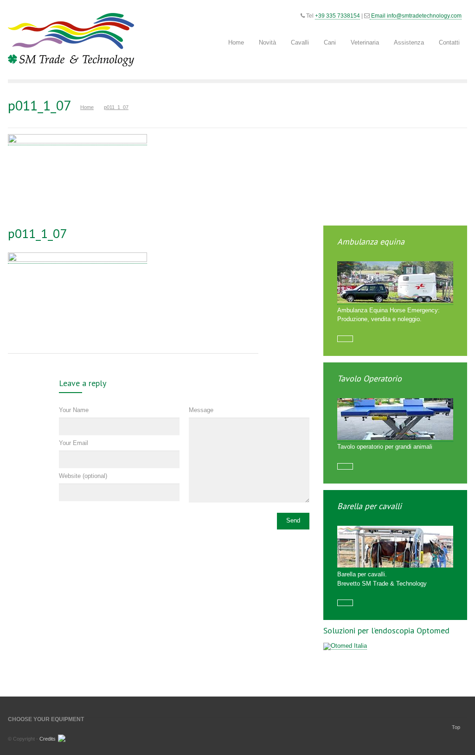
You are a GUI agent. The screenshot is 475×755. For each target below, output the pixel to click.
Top (456, 727)
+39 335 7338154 (337, 16)
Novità (267, 42)
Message (201, 410)
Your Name (74, 410)
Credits (47, 739)
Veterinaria (365, 42)
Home (236, 42)
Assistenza (409, 42)
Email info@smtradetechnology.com (416, 16)
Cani (330, 42)
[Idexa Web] (60, 740)
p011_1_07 (37, 233)
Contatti (449, 42)
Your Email (73, 443)
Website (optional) (83, 476)
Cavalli (300, 42)
